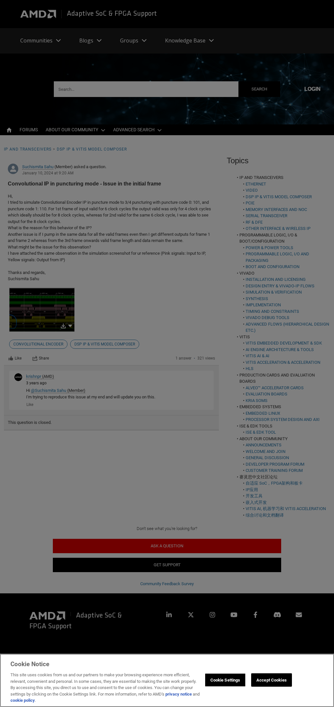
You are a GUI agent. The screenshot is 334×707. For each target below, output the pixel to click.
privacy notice (178, 694)
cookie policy (22, 700)
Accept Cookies (271, 679)
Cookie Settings (225, 679)
